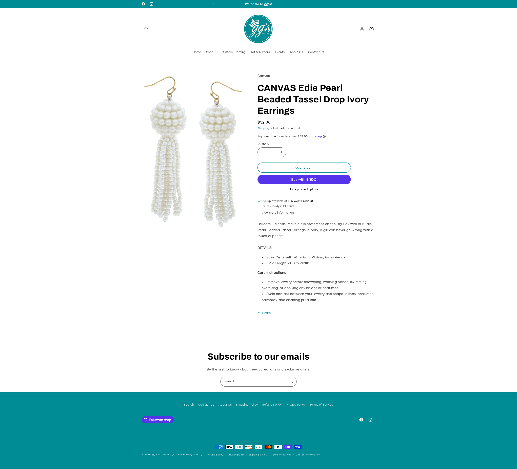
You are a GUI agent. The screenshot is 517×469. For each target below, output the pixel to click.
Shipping (263, 128)
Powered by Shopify (190, 454)
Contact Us (206, 404)
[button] (146, 29)
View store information (278, 212)
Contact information (308, 455)
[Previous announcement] (213, 4)
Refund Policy (272, 404)
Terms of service (281, 455)
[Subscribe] (291, 382)
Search (189, 404)
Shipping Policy (247, 404)
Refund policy (214, 455)
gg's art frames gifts (164, 454)
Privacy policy (235, 455)
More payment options (304, 189)
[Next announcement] (303, 4)
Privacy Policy (296, 404)
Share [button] (266, 313)
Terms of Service (321, 404)
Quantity (263, 144)
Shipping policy (258, 455)
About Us (225, 404)
